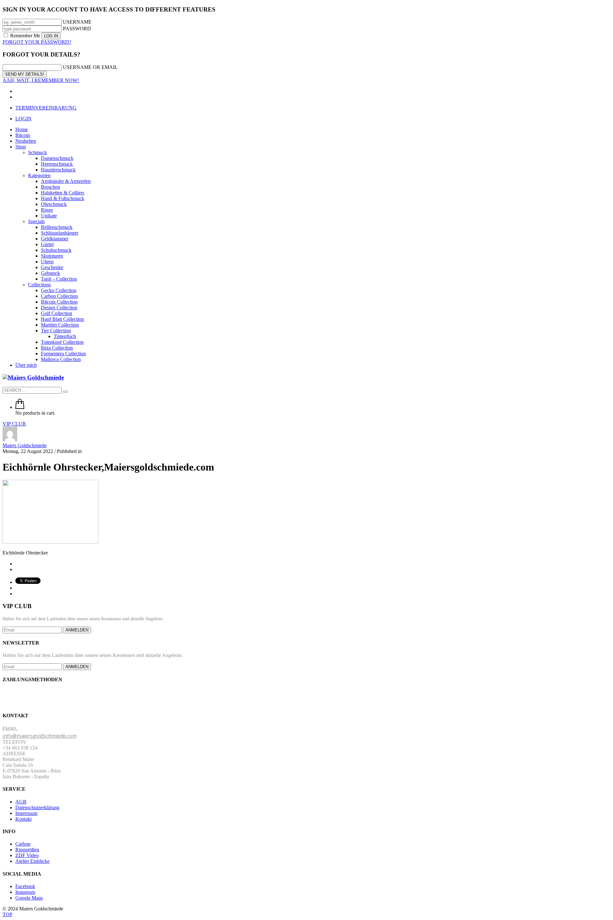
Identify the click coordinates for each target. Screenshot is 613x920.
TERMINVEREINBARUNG (46, 107)
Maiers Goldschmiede (25, 445)
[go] (65, 392)
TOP (7, 914)
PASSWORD (77, 28)
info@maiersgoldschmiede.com (40, 735)
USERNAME (77, 22)
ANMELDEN (76, 630)
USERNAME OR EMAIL (90, 67)
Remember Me (25, 35)
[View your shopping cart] (19, 407)
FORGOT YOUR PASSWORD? (37, 42)
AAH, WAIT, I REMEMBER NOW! (41, 80)
